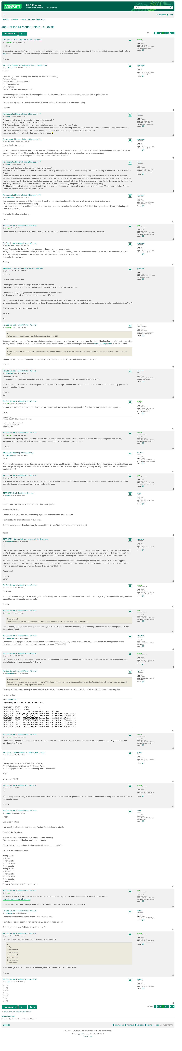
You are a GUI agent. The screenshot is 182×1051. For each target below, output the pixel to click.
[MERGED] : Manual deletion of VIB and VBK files (23, 268)
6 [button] (170, 33)
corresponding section (103, 344)
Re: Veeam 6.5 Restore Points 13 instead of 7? (21, 114)
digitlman (139, 910)
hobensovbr (140, 268)
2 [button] (160, 33)
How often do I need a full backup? (16, 899)
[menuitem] (170, 14)
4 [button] (165, 33)
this (4, 54)
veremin (139, 39)
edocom (139, 752)
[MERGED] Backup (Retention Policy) (18, 453)
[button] (155, 33)
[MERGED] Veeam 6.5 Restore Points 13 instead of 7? (25, 65)
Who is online (8, 1016)
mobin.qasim (140, 65)
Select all (12, 699)
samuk (139, 493)
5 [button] (168, 33)
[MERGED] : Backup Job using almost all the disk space (25, 539)
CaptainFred (140, 539)
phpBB (81, 1034)
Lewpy (139, 114)
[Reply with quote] (130, 40)
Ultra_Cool (140, 452)
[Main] (14, 5)
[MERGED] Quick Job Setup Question (18, 493)
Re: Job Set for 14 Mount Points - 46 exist (22, 39)
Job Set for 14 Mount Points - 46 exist (27, 27)
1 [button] (157, 33)
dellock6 (139, 401)
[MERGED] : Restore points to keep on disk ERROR (24, 752)
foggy (138, 225)
